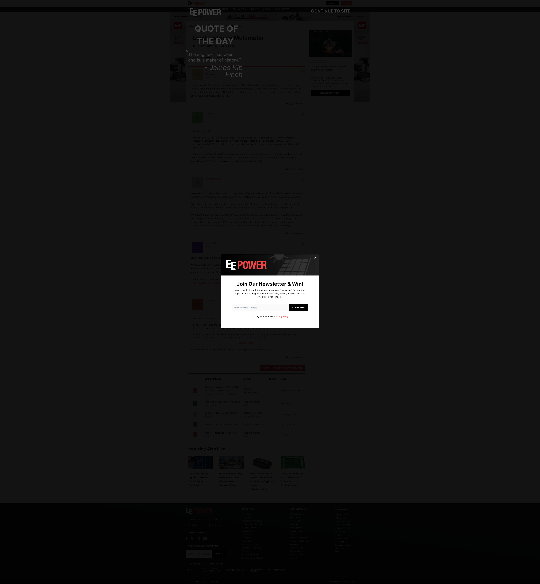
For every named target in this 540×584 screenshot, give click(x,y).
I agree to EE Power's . (272, 316)
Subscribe (298, 307)
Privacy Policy (281, 316)
